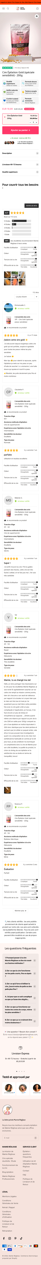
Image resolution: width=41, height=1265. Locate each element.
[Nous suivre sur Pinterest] (15, 1238)
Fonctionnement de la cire (10, 1166)
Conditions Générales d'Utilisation (7, 1214)
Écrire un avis (31, 205)
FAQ (24, 1175)
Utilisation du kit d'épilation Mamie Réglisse (30, 1164)
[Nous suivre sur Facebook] (3, 1238)
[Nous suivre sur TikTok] (21, 1238)
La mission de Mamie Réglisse (8, 1152)
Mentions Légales (9, 1196)
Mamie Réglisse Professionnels (8, 1177)
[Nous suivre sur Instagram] (9, 1238)
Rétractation (7, 1231)
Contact (26, 1171)
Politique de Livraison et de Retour (29, 1182)
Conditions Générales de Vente (10, 1201)
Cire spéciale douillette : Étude (9, 1159)
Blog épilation (7, 1172)
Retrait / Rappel (8, 1207)
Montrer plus (19, 911)
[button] (20, 67)
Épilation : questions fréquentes (27, 1154)
